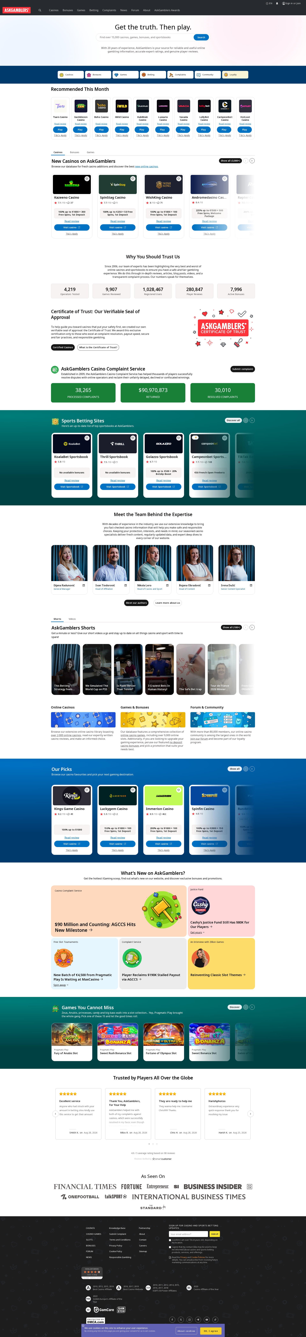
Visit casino (69, 227)
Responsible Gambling (120, 1257)
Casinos (90, 1228)
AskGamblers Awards (167, 10)
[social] (172, 1320)
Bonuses (90, 1245)
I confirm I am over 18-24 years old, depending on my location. (195, 1241)
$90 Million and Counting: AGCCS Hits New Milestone (95, 927)
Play (60, 129)
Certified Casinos (63, 347)
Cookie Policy (115, 1251)
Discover (235, 1007)
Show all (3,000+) (230, 160)
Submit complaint (242, 368)
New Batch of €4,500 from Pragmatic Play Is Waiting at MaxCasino (83, 977)
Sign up (214, 1234)
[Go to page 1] (149, 1144)
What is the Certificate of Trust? (98, 347)
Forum (89, 1251)
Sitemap (143, 1251)
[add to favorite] (87, 178)
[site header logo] (17, 10)
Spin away (60, 985)
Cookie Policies (198, 1257)
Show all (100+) (231, 627)
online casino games (133, 735)
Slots (89, 1239)
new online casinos (146, 166)
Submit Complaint (117, 1233)
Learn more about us (168, 602)
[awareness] (104, 1310)
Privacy (183, 1257)
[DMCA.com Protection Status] (95, 1321)
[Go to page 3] (157, 1144)
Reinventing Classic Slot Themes (216, 975)
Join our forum (199, 738)
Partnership (144, 1228)
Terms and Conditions (120, 1239)
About (142, 1233)
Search (201, 37)
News (89, 1257)
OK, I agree (211, 1331)
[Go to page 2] (153, 1144)
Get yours (196, 932)
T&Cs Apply (60, 135)
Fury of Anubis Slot (66, 1053)
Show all (235, 768)
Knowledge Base (117, 1228)
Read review (60, 124)
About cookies (186, 1331)
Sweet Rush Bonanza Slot (115, 1053)
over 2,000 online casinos (66, 735)
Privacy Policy (115, 1245)
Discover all (233, 420)
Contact (142, 1239)
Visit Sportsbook (70, 486)
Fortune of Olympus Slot (161, 1053)
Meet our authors (136, 602)
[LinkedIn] (83, 585)
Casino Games (93, 1233)
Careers (143, 1245)
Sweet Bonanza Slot (204, 1053)
